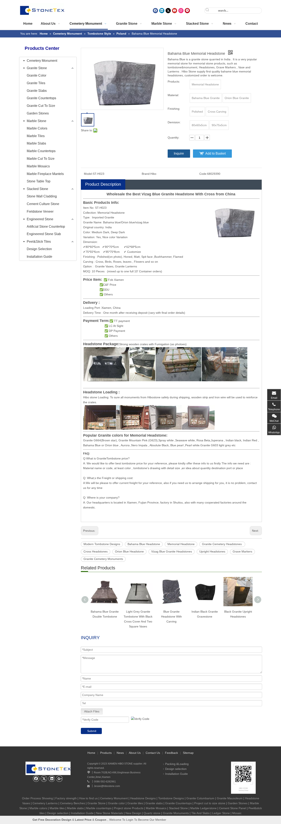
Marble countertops (98, 808)
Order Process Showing (37, 798)
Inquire (179, 153)
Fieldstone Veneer (40, 211)
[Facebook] (155, 10)
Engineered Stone (40, 219)
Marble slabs (75, 808)
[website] (243, 778)
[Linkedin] (161, 10)
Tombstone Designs (171, 798)
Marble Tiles (36, 136)
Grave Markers (242, 551)
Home (91, 752)
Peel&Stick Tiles (39, 241)
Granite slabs (154, 803)
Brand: (146, 173)
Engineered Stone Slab (44, 234)
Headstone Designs (143, 798)
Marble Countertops (41, 151)
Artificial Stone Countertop (46, 226)
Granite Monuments (176, 813)
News (120, 752)
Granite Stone (37, 68)
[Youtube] (174, 10)
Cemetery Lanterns (45, 803)
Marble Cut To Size (41, 158)
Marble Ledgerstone (203, 808)
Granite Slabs (37, 90)
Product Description (103, 184)
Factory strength (66, 798)
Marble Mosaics (38, 166)
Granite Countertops (41, 98)
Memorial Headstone (181, 544)
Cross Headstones (96, 551)
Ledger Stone (221, 813)
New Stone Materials (109, 813)
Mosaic (237, 813)
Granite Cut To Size (41, 105)
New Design (133, 813)
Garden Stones (38, 113)
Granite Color (36, 75)
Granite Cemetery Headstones (222, 544)
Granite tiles (135, 803)
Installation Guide (39, 256)
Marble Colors (37, 128)
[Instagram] (180, 10)
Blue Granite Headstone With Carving (171, 616)
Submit (91, 731)
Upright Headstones (212, 551)
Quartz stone (152, 813)
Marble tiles (57, 808)
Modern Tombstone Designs (102, 544)
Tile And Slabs (200, 813)
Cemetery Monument (42, 60)
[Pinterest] (187, 10)
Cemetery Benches (72, 803)
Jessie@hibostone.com (107, 786)
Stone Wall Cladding (42, 196)
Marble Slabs (36, 143)
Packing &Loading (177, 764)
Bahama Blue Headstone (144, 544)
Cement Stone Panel (232, 808)
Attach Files (91, 711)
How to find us (88, 798)
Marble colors (38, 808)
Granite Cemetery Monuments (103, 559)
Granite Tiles (36, 83)
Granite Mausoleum (230, 798)
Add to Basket (215, 153)
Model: (88, 173)
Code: (203, 173)
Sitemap (188, 752)
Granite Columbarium (200, 798)
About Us (135, 752)
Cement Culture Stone (43, 204)
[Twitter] (168, 10)
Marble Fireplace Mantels (45, 174)
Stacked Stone (37, 189)
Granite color (117, 803)
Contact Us (153, 752)
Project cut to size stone (209, 803)
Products (106, 752)
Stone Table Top (38, 181)
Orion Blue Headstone (129, 551)
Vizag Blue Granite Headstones (171, 551)
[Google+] (59, 778)
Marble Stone (36, 121)
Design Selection (39, 249)
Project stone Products (128, 808)
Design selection (176, 768)
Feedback (171, 752)
